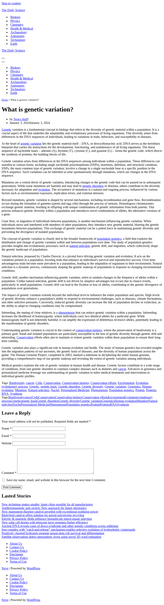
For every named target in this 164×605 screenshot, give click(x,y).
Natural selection (38, 390)
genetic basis (49, 386)
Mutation (20, 390)
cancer (122, 369)
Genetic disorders (69, 386)
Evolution (142, 383)
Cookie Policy (19, 550)
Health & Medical (21, 28)
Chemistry (16, 24)
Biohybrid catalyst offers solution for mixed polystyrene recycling (43, 515)
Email (6, 436)
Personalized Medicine (75, 390)
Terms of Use (18, 561)
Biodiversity (16, 383)
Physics (15, 21)
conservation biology (89, 330)
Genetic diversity (92, 386)
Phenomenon (99, 390)
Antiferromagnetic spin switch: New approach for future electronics (44, 508)
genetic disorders (93, 186)
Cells (39, 383)
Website (7, 443)
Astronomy (17, 36)
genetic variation (31, 143)
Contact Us (17, 547)
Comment (9, 473)
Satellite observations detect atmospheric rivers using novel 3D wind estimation (51, 536)
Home (5, 99)
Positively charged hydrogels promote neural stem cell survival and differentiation (53, 533)
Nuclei (55, 390)
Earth (13, 43)
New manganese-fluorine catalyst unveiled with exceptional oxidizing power (50, 511)
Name (7, 428)
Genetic (6, 129)
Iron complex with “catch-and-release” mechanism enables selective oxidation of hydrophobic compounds (68, 529)
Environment (126, 383)
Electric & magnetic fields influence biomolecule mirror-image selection (47, 518)
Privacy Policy (19, 558)
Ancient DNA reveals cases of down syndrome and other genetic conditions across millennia (60, 526)
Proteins (151, 390)
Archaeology (18, 32)
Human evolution (126, 401)
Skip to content (11, 3)
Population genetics (121, 390)
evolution (44, 189)
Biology (15, 17)
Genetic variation (115, 386)
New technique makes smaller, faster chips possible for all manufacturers (47, 504)
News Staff (21, 119)
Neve (5, 568)
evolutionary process (15, 386)
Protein (139, 390)
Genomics (134, 386)
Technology (17, 40)
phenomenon (66, 312)
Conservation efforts (103, 383)
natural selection (79, 246)
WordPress (33, 568)
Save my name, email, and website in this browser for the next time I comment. (56, 480)
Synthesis (16, 393)
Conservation (25, 337)
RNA (5, 393)
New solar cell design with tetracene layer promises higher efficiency (45, 522)
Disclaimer (16, 554)
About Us (16, 543)
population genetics (109, 238)
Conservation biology (75, 383)
